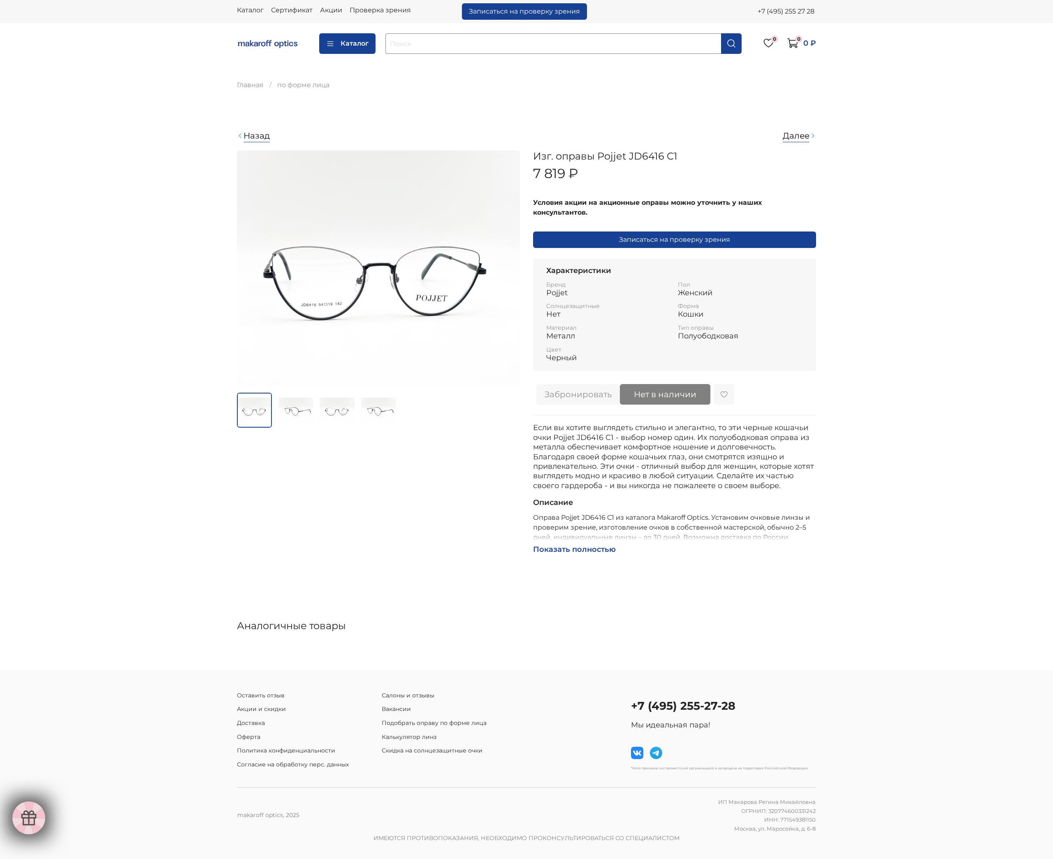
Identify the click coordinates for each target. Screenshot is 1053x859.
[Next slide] (507, 268)
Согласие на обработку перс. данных (293, 764)
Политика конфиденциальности (286, 750)
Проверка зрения (380, 10)
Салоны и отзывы (408, 695)
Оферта (248, 737)
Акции (331, 10)
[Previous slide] (250, 268)
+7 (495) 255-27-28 (683, 706)
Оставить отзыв (261, 695)
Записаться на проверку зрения (524, 11)
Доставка (251, 723)
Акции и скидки (261, 709)
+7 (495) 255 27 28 (786, 11)
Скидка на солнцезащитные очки (432, 750)
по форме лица (303, 85)
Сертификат (292, 10)
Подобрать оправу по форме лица (434, 723)
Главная (250, 85)
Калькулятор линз (409, 737)
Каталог (250, 10)
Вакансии (396, 709)
